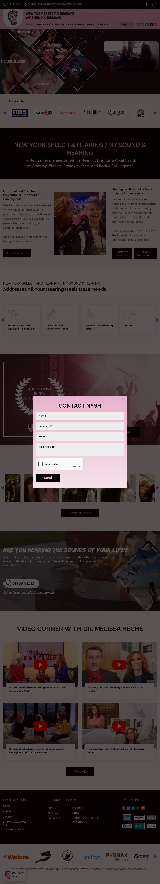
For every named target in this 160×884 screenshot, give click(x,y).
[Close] (123, 399)
